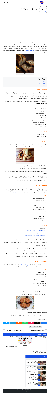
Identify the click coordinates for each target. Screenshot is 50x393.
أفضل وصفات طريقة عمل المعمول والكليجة (34, 9)
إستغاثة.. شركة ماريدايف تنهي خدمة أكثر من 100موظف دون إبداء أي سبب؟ (39, 352)
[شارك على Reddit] (18, 323)
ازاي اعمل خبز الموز (25, 265)
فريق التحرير (45, 11)
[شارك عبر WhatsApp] (25, 323)
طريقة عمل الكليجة (41, 84)
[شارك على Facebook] (43, 323)
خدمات (41, 6)
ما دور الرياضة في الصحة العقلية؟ (37, 330)
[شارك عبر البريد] (31, 323)
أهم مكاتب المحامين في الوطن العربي (13, 330)
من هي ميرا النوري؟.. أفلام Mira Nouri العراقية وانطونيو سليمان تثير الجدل (32, 362)
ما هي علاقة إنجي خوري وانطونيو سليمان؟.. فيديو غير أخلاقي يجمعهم (33, 378)
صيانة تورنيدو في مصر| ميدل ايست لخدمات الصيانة (35, 230)
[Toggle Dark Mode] (7, 2)
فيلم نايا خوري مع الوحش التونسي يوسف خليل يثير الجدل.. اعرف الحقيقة (32, 383)
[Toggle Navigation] (46, 2)
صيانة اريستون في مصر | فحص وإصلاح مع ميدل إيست (35, 235)
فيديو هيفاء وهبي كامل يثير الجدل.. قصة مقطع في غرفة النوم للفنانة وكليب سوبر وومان (10, 346)
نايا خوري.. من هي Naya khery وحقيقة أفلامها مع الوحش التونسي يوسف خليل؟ (32, 373)
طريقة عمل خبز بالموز (41, 86)
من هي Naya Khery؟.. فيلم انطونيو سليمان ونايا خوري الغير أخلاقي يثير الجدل (32, 368)
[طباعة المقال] (6, 323)
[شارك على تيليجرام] (12, 323)
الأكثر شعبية (36, 359)
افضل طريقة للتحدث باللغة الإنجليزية (25, 344)
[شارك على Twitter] (37, 323)
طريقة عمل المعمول (30, 50)
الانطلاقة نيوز (30, 390)
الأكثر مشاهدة (43, 359)
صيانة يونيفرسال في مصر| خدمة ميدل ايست (36, 233)
